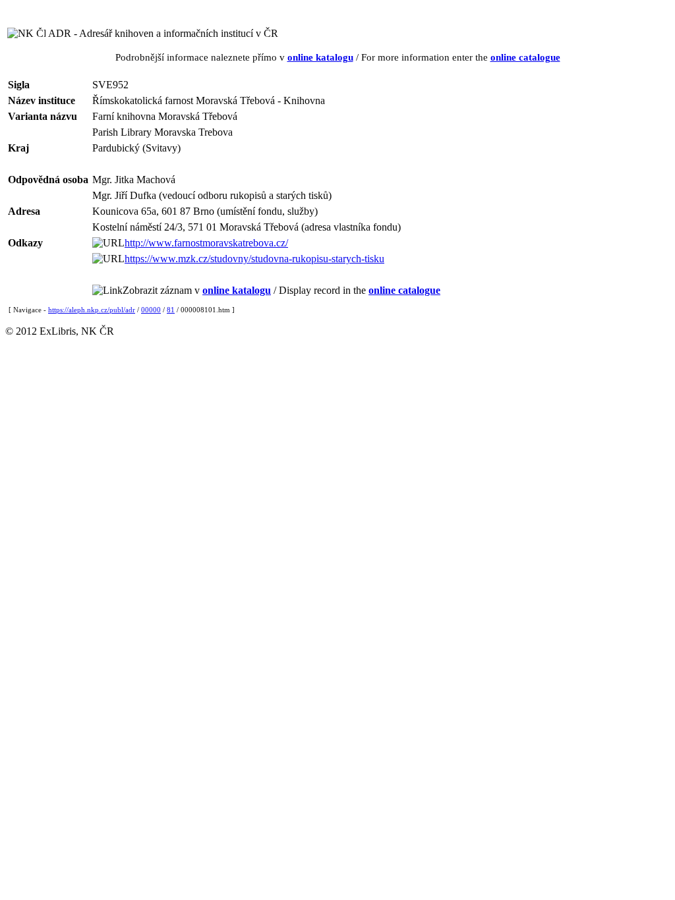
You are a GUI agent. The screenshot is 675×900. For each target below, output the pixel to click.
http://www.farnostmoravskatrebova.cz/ (206, 242)
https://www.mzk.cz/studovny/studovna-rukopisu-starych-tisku (254, 258)
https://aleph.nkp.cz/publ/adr (91, 310)
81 (171, 310)
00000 (151, 310)
